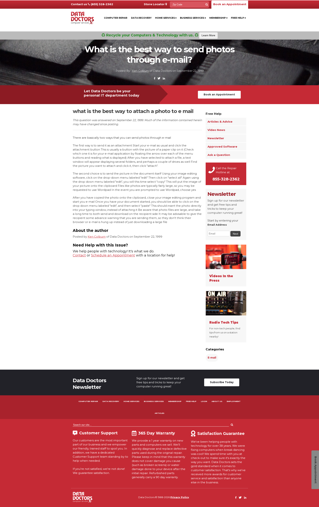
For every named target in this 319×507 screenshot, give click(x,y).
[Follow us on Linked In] (164, 78)
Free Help (238, 17)
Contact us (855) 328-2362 (92, 4)
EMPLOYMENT (234, 401)
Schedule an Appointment (113, 255)
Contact (79, 255)
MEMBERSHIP (174, 401)
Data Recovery (141, 17)
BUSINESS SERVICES (154, 401)
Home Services (165, 17)
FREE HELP (191, 401)
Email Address (217, 224)
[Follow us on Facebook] (154, 78)
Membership (218, 17)
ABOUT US (217, 401)
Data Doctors (82, 497)
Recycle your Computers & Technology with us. (160, 35)
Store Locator (154, 4)
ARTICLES (159, 413)
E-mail (212, 357)
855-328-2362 (226, 179)
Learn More (208, 35)
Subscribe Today (222, 382)
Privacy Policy (179, 497)
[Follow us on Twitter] (158, 78)
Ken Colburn (140, 70)
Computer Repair (115, 17)
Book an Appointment (229, 4)
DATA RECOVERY (110, 401)
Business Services (193, 17)
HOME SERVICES (131, 401)
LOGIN (204, 401)
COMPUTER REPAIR (88, 401)
